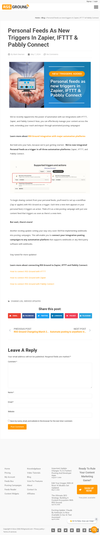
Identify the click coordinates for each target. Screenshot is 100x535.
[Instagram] (78, 530)
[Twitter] (65, 530)
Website (11, 411)
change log (17, 301)
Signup (89, 1)
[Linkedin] (84, 530)
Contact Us (32, 489)
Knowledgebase (34, 469)
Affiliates (31, 494)
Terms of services (10, 532)
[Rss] (53, 530)
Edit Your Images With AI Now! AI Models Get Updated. (62, 485)
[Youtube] (90, 530)
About (29, 485)
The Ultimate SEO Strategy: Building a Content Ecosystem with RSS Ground (62, 499)
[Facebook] (59, 530)
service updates (32, 301)
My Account (10, 477)
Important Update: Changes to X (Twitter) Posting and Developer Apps (61, 472)
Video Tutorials (33, 473)
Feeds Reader (10, 489)
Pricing (8, 473)
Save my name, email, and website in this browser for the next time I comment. (41, 421)
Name (11, 392)
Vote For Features (35, 481)
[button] (14, 315)
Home (37, 18)
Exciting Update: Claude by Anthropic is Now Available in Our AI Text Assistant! (62, 513)
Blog (43, 18)
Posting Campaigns (13, 485)
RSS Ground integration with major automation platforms (56, 136)
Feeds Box (9, 481)
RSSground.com (27, 529)
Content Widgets (12, 494)
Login (96, 1)
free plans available (87, 497)
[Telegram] (72, 530)
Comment (12, 362)
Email (11, 402)
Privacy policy (39, 529)
